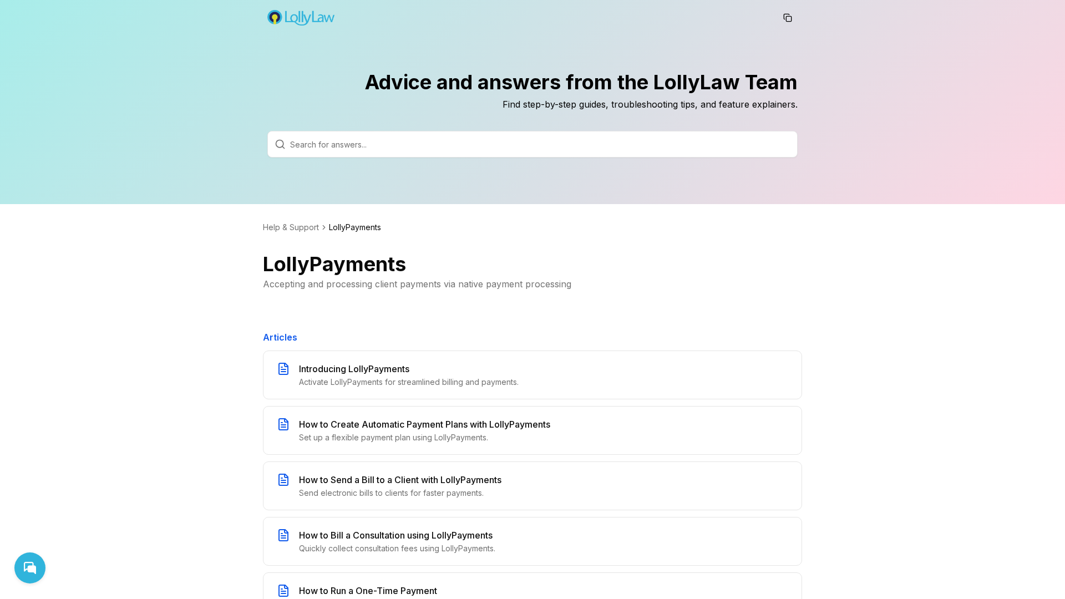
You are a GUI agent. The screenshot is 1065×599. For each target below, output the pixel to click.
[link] (355, 227)
